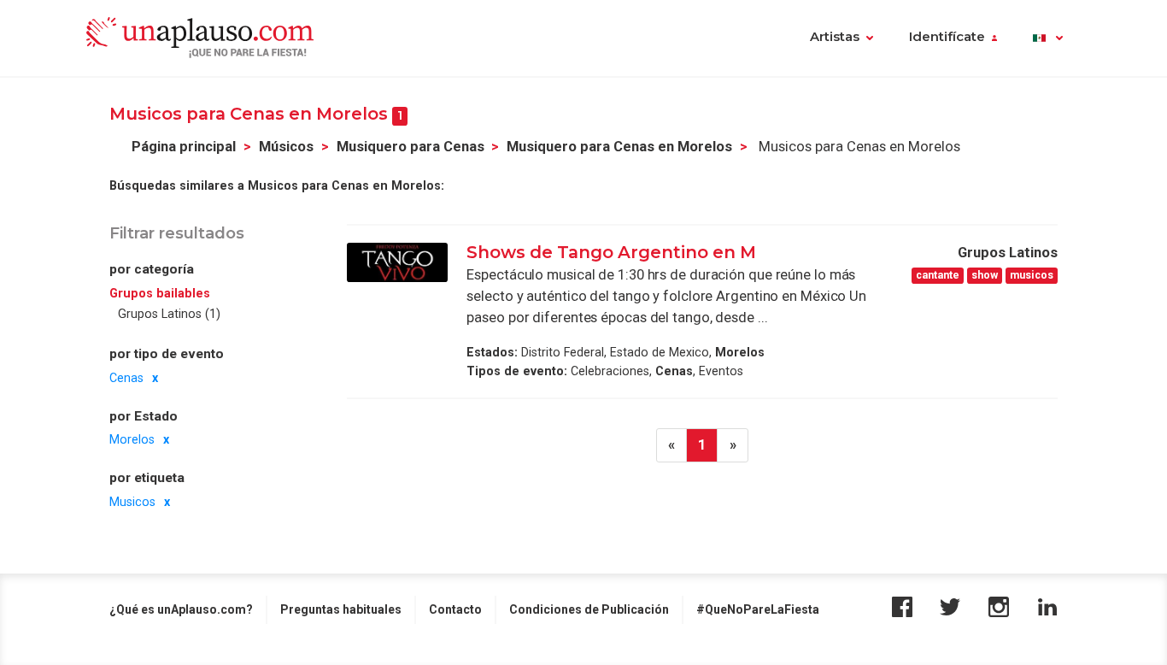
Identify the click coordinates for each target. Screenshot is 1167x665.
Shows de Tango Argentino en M (611, 252)
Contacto (455, 609)
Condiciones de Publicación (589, 609)
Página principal (184, 146)
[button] (1048, 38)
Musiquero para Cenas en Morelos (619, 146)
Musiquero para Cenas (410, 146)
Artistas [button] (834, 36)
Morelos (132, 440)
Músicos (286, 146)
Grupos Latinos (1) (169, 314)
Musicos (132, 502)
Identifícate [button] (947, 36)
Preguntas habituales (341, 609)
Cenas (126, 378)
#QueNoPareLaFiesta (757, 609)
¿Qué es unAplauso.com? (181, 609)
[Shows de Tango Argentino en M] (397, 262)
